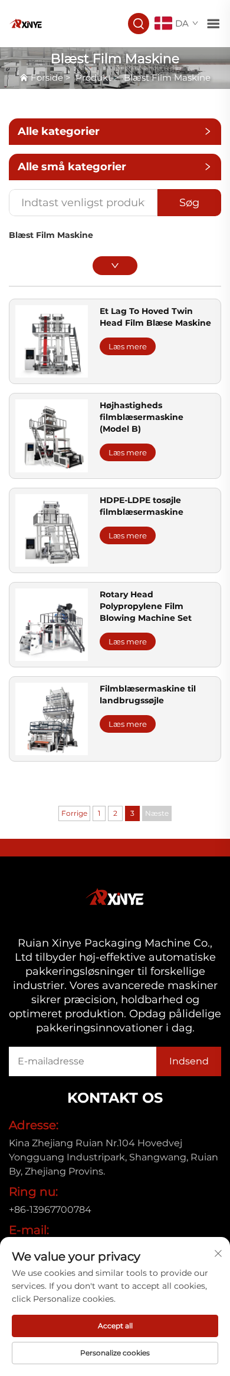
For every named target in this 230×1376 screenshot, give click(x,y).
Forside (47, 77)
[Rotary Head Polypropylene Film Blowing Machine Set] (51, 624)
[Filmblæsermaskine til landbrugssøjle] (51, 718)
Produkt (93, 77)
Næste (157, 813)
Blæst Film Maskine (167, 77)
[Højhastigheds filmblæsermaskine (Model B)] (51, 435)
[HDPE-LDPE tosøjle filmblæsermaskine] (51, 529)
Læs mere (128, 346)
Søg (189, 202)
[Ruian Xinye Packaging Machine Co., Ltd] (26, 22)
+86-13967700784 (50, 1209)
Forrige (74, 813)
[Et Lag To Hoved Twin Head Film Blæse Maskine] (51, 340)
